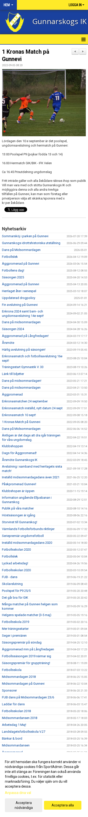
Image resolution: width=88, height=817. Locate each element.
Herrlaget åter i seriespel (19, 291)
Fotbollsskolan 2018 (16, 711)
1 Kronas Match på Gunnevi (21, 422)
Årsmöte (8, 343)
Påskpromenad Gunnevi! (19, 484)
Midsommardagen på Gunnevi (23, 683)
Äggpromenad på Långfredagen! (25, 336)
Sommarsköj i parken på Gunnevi (25, 236)
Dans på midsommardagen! (21, 381)
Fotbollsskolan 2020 (16, 549)
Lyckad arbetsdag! (15, 563)
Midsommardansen (16, 745)
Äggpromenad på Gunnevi (20, 263)
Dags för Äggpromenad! (19, 453)
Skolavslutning (12, 584)
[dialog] (44, 784)
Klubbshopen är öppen (18, 491)
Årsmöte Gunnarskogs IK (19, 460)
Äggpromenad (12, 394)
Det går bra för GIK (15, 597)
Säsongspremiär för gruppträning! (26, 663)
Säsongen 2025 (13, 277)
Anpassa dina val (18, 793)
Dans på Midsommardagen (21, 250)
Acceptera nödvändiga (24, 805)
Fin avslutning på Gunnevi (20, 305)
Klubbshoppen (12, 446)
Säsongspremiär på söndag (22, 642)
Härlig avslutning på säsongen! (23, 349)
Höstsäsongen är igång (18, 515)
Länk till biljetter (13, 374)
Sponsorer (9, 690)
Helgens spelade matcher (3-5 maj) (26, 615)
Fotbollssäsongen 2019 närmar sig (26, 656)
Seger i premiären (14, 635)
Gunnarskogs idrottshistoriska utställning (31, 243)
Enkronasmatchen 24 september (25, 401)
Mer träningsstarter (15, 629)
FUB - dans (9, 577)
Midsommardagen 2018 (19, 677)
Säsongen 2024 (13, 329)
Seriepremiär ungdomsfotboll (23, 536)
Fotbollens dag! (13, 270)
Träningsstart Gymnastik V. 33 (23, 367)
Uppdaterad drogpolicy (18, 298)
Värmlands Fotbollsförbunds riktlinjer (28, 529)
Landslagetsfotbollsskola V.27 (23, 731)
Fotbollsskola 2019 (15, 622)
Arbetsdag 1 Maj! (14, 725)
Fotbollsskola (12, 670)
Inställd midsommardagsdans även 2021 (30, 477)
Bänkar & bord (12, 738)
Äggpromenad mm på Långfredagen (28, 649)
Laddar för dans (13, 704)
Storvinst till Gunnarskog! (19, 522)
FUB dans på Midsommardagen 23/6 (28, 697)
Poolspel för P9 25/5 (16, 591)
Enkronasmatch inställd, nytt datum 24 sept (32, 408)
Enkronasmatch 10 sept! (19, 415)
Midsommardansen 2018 (19, 718)
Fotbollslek (10, 257)
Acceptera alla (63, 805)
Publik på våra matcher (18, 508)
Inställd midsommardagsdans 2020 (27, 543)
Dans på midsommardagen (21, 322)
